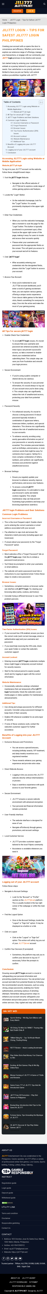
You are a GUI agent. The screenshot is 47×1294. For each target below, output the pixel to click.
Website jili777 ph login (22, 112)
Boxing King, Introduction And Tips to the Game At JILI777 (25, 1106)
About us (15, 1278)
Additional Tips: (19, 142)
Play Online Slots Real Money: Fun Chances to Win (26, 1056)
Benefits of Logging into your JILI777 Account (22, 145)
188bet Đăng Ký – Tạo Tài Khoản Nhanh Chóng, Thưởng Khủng (25, 1039)
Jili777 (5, 58)
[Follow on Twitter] (12, 1259)
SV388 (31, 1263)
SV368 (42, 1263)
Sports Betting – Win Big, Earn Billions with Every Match (26, 1019)
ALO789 (24, 1263)
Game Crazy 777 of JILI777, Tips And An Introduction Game (25, 1086)
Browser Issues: (20, 128)
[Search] (44, 4)
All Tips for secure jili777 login (19, 115)
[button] (39, 102)
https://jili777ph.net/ (20, 1252)
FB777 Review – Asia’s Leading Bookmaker (26, 1048)
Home (4, 20)
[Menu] (3, 4)
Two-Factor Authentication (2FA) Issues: (26, 132)
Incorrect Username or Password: (26, 123)
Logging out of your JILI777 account (21, 150)
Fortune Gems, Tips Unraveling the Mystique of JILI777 (26, 1116)
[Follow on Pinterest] (16, 1259)
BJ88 (37, 1263)
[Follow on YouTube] (20, 1259)
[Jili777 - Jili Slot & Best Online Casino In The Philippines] (24, 4)
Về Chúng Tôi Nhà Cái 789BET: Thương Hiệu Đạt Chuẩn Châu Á (26, 1029)
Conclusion (12, 153)
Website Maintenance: (22, 139)
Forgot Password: (20, 126)
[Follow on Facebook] (4, 1259)
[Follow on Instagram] (8, 1259)
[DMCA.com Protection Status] (7, 1203)
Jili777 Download (18, 1282)
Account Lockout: (20, 136)
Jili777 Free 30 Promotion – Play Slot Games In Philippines (24, 1096)
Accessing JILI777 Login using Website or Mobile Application (23, 107)
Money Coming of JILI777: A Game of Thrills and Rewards (27, 1076)
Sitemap (33, 1282)
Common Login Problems (17, 120)
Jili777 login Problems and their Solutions (23, 117)
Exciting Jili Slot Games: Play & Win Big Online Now (24, 1066)
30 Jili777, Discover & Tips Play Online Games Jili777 (24, 1126)
